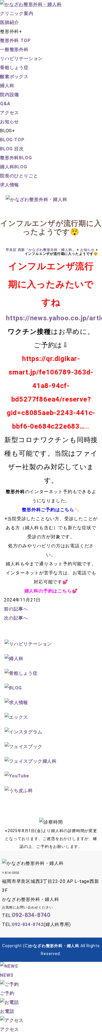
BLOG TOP (12, 139)
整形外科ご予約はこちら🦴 (51, 509)
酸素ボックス (14, 76)
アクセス (9, 112)
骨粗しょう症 (14, 67)
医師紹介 (9, 22)
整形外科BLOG (16, 157)
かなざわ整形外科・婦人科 (54, 945)
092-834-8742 (28, 924)
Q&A (5, 103)
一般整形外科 (14, 49)
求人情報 (9, 185)
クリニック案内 (16, 13)
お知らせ (9, 121)
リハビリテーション (21, 58)
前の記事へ (16, 609)
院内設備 (9, 94)
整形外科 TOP (15, 40)
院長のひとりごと (19, 175)
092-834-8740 (31, 915)
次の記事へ (16, 618)
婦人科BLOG (13, 166)
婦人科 (7, 85)
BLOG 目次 (12, 148)
